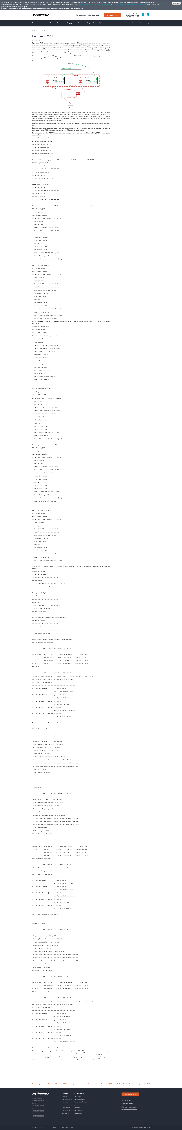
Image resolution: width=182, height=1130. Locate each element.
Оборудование (72, 23)
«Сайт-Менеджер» (67, 1127)
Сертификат (79, 1110)
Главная (35, 23)
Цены (101, 23)
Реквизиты (78, 1113)
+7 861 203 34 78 (38, 1111)
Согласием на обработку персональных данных (128, 4)
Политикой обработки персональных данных (95, 4)
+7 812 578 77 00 (132, 16)
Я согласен (176, 3)
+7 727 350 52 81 (38, 1116)
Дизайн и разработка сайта (141, 1127)
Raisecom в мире (80, 1099)
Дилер (77, 1105)
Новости (53, 23)
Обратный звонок (94, 15)
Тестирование (81, 15)
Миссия (77, 1108)
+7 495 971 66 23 (38, 1106)
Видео (89, 23)
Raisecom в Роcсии (81, 1102)
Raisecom (78, 1096)
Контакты (81, 23)
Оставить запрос (112, 15)
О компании (44, 23)
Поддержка (61, 23)
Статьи (95, 23)
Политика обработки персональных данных (129, 1108)
